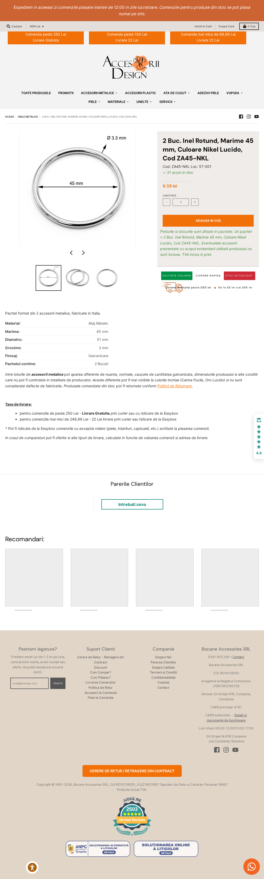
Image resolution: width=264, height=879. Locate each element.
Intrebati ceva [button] (132, 504)
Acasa (9, 116)
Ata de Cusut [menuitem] (174, 93)
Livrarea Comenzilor (101, 682)
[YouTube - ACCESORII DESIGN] (256, 116)
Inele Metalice (28, 116)
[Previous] (72, 253)
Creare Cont (226, 26)
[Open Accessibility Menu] (32, 867)
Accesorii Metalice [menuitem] (97, 93)
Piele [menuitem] (92, 102)
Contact (163, 687)
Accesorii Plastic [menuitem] (140, 93)
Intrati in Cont (203, 26)
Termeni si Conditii (163, 672)
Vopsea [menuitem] (232, 93)
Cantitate (169, 195)
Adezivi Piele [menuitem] (208, 93)
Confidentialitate (163, 677)
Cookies (163, 682)
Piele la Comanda (100, 698)
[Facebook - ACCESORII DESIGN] (241, 116)
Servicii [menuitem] (165, 102)
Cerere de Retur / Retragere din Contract (132, 771)
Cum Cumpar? (100, 672)
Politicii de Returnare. (175, 386)
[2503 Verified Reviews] (132, 836)
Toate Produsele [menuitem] (36, 93)
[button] (259, 436)
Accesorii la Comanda (101, 693)
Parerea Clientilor (163, 662)
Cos (251, 26)
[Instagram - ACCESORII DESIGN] (248, 116)
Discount (100, 667)
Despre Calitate (163, 667)
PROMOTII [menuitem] (65, 93)
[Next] (83, 253)
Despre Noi (163, 657)
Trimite (58, 683)
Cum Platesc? (100, 677)
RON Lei (35, 26)
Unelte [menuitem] (142, 102)
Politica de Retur (100, 687)
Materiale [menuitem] (116, 102)
